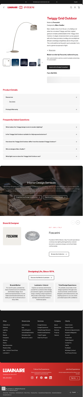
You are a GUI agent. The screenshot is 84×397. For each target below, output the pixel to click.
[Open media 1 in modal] (23, 37)
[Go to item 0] (6, 62)
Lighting (5, 330)
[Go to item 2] (15, 62)
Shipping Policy (34, 392)
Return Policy (27, 392)
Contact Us (68, 342)
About (56, 325)
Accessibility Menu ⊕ (7, 394)
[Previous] (26, 2)
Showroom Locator (27, 337)
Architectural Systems (44, 332)
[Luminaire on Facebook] (36, 377)
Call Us (67, 345)
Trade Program (42, 335)
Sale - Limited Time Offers (10, 350)
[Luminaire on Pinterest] (41, 377)
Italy (23, 327)
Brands (5, 335)
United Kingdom (26, 330)
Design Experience (43, 327)
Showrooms (57, 327)
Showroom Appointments (72, 330)
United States (26, 325)
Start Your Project (42, 337)
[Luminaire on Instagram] (32, 377)
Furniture (5, 327)
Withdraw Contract (70, 350)
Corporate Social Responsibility (44, 392)
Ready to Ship (7, 348)
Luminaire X (6, 353)
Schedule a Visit (26, 335)
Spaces (5, 340)
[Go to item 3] (24, 62)
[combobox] (77, 2)
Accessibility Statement (56, 392)
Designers (6, 337)
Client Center (69, 325)
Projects (56, 332)
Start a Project (69, 327)
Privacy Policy (12, 392)
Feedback (68, 348)
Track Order (68, 337)
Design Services (42, 325)
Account (67, 335)
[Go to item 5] (41, 62)
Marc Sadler (59, 25)
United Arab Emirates (28, 332)
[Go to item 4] (32, 64)
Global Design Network (44, 330)
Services (56, 330)
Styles (5, 342)
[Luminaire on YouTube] (46, 377)
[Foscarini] (22, 236)
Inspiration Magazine (71, 332)
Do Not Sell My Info (19, 392)
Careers (56, 335)
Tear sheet (12, 101)
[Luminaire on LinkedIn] (50, 377)
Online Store (6, 325)
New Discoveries (7, 345)
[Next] (56, 2)
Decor (4, 332)
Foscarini (56, 22)
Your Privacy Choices (71, 353)
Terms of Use (5, 392)
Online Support (69, 340)
